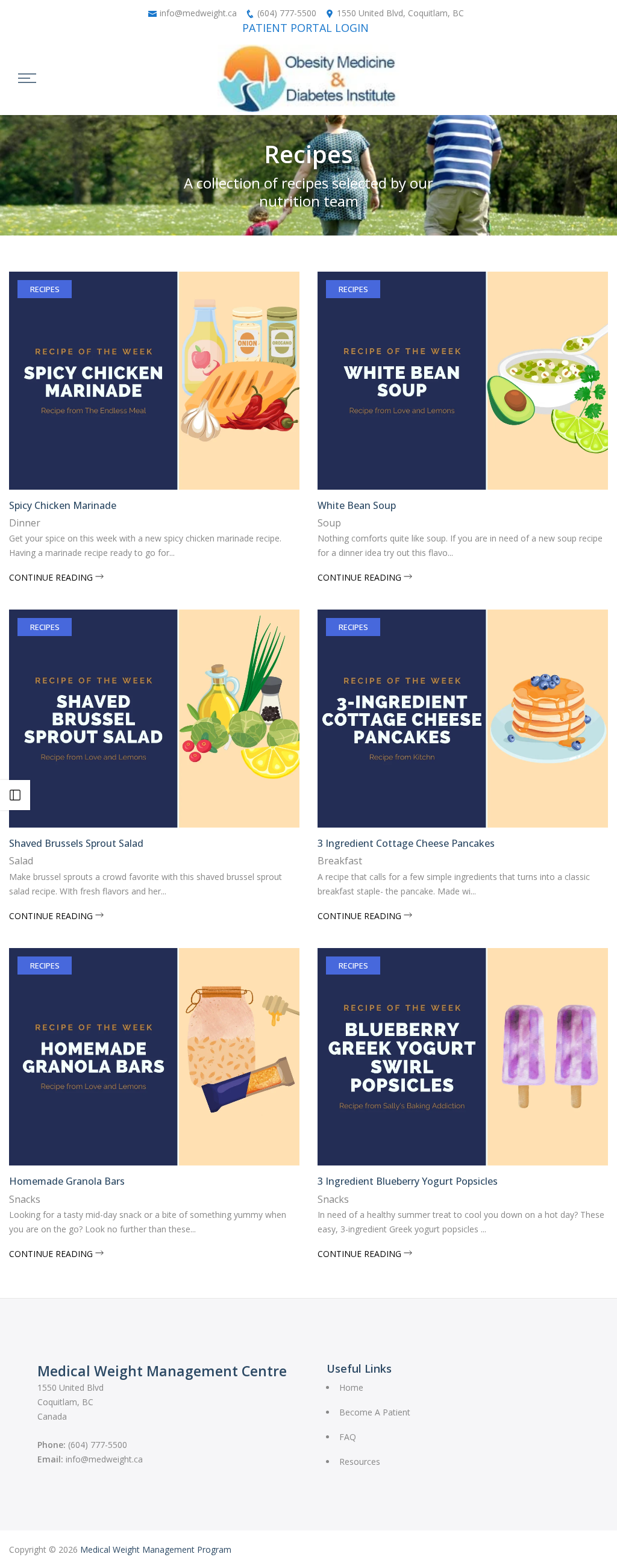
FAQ (347, 1437)
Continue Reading (52, 577)
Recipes (45, 289)
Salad (21, 860)
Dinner (24, 522)
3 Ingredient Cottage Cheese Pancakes (406, 843)
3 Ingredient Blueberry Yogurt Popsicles (408, 1181)
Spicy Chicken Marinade (62, 505)
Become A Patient (374, 1412)
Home (351, 1387)
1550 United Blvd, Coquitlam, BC (400, 13)
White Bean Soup (357, 505)
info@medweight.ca (198, 13)
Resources (359, 1461)
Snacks (24, 1199)
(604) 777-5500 (286, 13)
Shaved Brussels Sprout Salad (76, 843)
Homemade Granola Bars (67, 1181)
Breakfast (340, 860)
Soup (329, 522)
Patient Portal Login (305, 27)
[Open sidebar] (15, 795)
